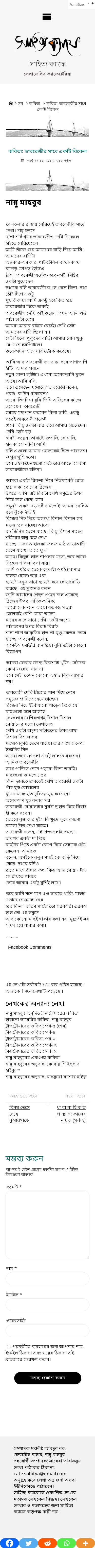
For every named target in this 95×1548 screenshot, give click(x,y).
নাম (11, 1269)
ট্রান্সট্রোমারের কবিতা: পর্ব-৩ (30, 1039)
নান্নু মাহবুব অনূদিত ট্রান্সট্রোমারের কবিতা (42, 1014)
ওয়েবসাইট (16, 1321)
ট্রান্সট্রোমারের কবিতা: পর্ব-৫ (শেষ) (36, 1026)
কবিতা (34, 104)
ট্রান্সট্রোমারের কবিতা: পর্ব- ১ (31, 1052)
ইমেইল (14, 1295)
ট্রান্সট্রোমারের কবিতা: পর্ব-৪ (30, 1032)
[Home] (11, 104)
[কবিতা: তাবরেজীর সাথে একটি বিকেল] (47, 126)
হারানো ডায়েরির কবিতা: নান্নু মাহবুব (38, 1020)
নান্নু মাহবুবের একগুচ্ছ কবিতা (33, 1058)
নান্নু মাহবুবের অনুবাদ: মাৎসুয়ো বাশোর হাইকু (46, 1077)
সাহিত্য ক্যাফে (48, 64)
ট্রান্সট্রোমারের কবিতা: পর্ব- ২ (31, 1045)
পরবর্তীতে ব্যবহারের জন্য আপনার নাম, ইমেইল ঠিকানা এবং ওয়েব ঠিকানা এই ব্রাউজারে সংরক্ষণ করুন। (45, 1353)
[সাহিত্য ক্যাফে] (47, 46)
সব (20, 104)
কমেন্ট (14, 1187)
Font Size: (77, 5)
